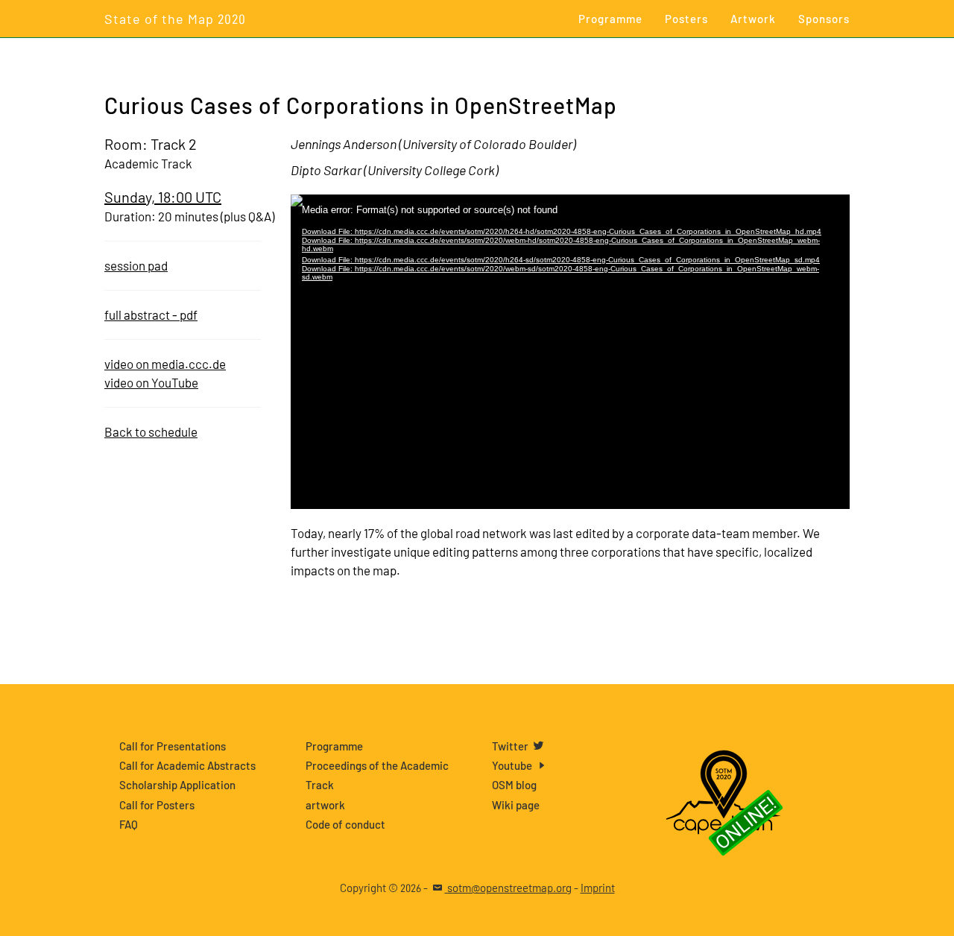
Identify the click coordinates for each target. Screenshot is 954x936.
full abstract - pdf (151, 314)
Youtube (513, 765)
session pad (136, 265)
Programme (610, 18)
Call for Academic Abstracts (187, 765)
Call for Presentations (172, 746)
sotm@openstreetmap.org (508, 887)
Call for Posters (157, 805)
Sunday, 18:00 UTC (162, 197)
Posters (686, 18)
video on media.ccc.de (165, 363)
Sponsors (824, 18)
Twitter (511, 746)
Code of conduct (345, 824)
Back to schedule (151, 431)
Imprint (598, 887)
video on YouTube (151, 382)
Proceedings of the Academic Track (377, 775)
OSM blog (514, 784)
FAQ (128, 824)
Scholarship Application (177, 784)
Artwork (753, 18)
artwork (325, 805)
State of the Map (175, 18)
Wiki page (516, 805)
